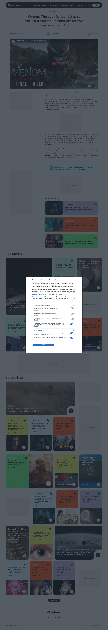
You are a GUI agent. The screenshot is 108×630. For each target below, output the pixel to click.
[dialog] (54, 315)
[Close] (79, 280)
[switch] (72, 308)
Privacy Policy (62, 350)
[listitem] (54, 305)
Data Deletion (46, 350)
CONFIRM (43, 344)
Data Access (54, 350)
